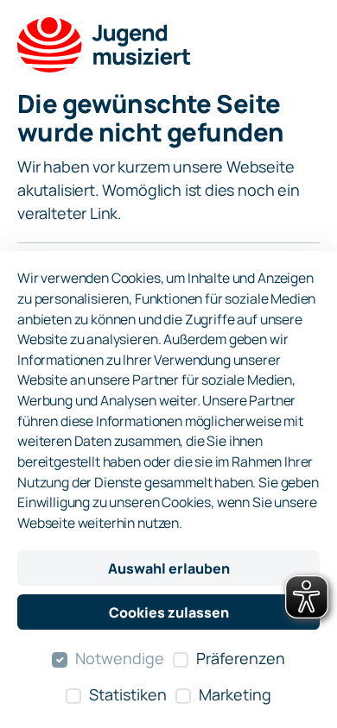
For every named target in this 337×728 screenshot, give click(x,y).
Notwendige (119, 658)
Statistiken (128, 694)
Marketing (235, 694)
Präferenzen (240, 658)
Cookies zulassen (169, 612)
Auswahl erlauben (169, 568)
